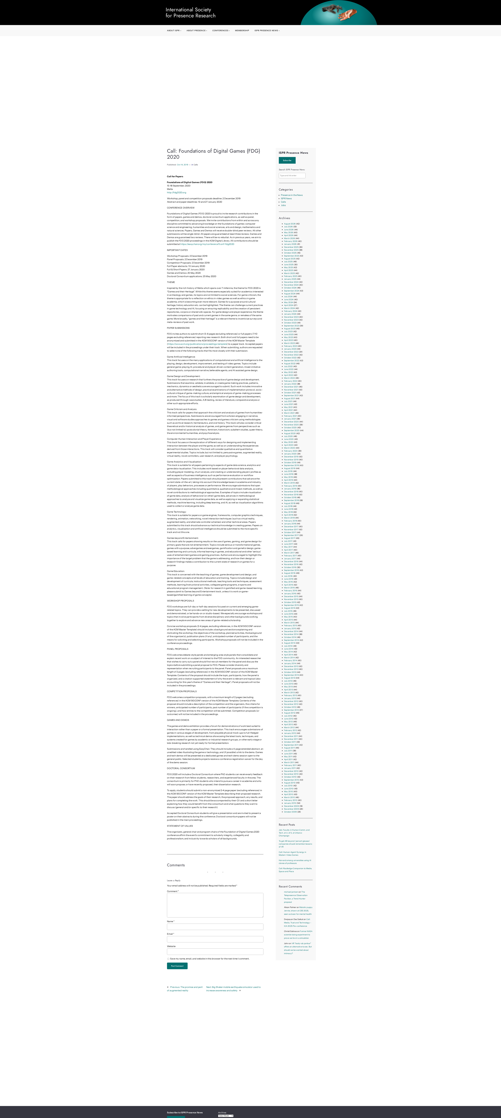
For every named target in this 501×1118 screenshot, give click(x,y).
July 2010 (288, 785)
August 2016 (289, 573)
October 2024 (290, 288)
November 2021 (291, 390)
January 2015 (290, 628)
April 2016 (288, 585)
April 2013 (288, 689)
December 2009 (291, 806)
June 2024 (288, 299)
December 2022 (291, 352)
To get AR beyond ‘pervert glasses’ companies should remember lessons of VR (295, 844)
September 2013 (291, 675)
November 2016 (291, 564)
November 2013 (291, 669)
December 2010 (291, 771)
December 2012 (291, 701)
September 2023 (291, 326)
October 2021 (290, 392)
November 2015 (291, 599)
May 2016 (288, 582)
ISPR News (286, 198)
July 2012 (288, 716)
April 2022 (288, 375)
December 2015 (291, 596)
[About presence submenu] (206, 30)
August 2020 (290, 433)
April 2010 (288, 794)
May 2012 (288, 721)
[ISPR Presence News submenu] (279, 30)
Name (170, 921)
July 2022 (288, 366)
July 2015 (288, 611)
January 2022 (290, 384)
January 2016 (290, 593)
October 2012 (290, 707)
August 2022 (290, 363)
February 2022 (290, 381)
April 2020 (288, 445)
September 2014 (291, 640)
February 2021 (290, 416)
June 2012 (288, 719)
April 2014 (288, 655)
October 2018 (290, 497)
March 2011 (289, 762)
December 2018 (291, 491)
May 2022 (288, 372)
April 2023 (288, 340)
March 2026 (289, 238)
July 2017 (288, 541)
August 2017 (289, 538)
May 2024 (288, 302)
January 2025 (290, 279)
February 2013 (290, 695)
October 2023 (290, 323)
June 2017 (288, 544)
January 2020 (290, 454)
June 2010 (288, 788)
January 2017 (290, 558)
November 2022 (291, 355)
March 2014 (289, 657)
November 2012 (291, 704)
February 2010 (290, 800)
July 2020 (288, 436)
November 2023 (291, 320)
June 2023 (288, 334)
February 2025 (290, 276)
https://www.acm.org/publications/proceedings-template (197, 344)
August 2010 (290, 783)
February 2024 (290, 311)
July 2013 (288, 681)
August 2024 (290, 293)
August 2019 (289, 468)
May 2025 (288, 267)
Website (171, 946)
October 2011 (290, 742)
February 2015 (290, 625)
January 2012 (290, 733)
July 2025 (288, 261)
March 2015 (289, 622)
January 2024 (290, 314)
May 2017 (288, 547)
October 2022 (290, 357)
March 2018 (289, 518)
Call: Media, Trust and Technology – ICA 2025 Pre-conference (297, 922)
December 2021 (291, 387)
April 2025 (288, 270)
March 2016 (289, 588)
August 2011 (289, 748)
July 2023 (288, 331)
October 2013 (290, 672)
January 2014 (290, 663)
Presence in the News (292, 195)
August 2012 (289, 713)
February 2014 (290, 660)
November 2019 (291, 459)
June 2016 (288, 579)
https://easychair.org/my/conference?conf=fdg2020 (207, 244)
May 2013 (288, 686)
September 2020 (291, 430)
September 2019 (291, 465)
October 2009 (290, 812)
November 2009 (291, 809)
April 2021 (288, 410)
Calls (196, 165)
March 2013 (289, 692)
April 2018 (288, 515)
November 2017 (291, 529)
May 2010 (288, 791)
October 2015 (290, 602)
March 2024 (289, 308)
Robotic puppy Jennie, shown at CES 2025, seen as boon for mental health (298, 910)
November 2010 (291, 774)
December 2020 (291, 422)
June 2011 (288, 754)
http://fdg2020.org (176, 192)
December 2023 (291, 317)
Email (170, 934)
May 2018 (288, 512)
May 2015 (288, 617)
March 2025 (289, 273)
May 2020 (288, 442)
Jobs (283, 205)
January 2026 (290, 244)
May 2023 (288, 337)
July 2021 (288, 401)
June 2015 (288, 614)
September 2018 (291, 500)
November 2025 (291, 250)
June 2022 (288, 369)
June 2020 (289, 439)
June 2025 (288, 264)
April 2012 (288, 724)
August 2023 (290, 328)
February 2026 (290, 241)
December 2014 (291, 631)
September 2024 (291, 291)
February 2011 (290, 765)
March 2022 (289, 378)
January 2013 (290, 698)
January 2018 (290, 523)
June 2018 (288, 509)
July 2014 (288, 646)
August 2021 (289, 398)
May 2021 (288, 407)
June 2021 (288, 404)
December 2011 (291, 736)
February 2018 (290, 521)
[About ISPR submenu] (180, 30)
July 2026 (288, 226)
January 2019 (290, 489)
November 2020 (291, 425)
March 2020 (289, 448)
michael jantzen (291, 892)
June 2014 (288, 649)
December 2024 (291, 282)
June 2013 (288, 684)
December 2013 (291, 666)
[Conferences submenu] (229, 30)
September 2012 (291, 710)
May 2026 (288, 232)
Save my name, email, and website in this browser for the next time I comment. (209, 958)
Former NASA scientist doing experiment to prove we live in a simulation (298, 934)
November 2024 (291, 285)
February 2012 (290, 730)
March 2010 (289, 797)
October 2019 (290, 462)
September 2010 (291, 780)
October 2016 (290, 567)
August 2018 (289, 503)
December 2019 (291, 456)
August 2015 (289, 608)
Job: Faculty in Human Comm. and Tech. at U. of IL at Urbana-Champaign (294, 833)
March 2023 (289, 343)
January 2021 (290, 419)
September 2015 (291, 605)
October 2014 (290, 637)
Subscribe (287, 160)
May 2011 (288, 756)
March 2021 (289, 413)
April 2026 (288, 235)
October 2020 (290, 427)
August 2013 (289, 678)
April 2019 (288, 480)
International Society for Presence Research (191, 12)
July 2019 (288, 471)
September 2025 (291, 256)
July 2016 (288, 576)
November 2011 (291, 739)
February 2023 (290, 346)
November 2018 (291, 494)
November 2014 (291, 634)
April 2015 (288, 620)
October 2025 (290, 253)
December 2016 (291, 561)
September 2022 (291, 360)
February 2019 (290, 486)
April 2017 (288, 550)
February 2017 (290, 555)
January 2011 (290, 768)
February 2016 (290, 590)
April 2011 (288, 759)
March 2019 (289, 483)
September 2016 (291, 570)
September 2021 (291, 395)
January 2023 (290, 349)
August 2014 (289, 643)
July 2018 (288, 506)
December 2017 (291, 526)
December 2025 (291, 247)
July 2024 (288, 296)
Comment (173, 891)
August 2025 (290, 259)
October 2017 (290, 532)
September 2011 (291, 745)
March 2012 (289, 727)
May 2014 (288, 652)
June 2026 (289, 229)
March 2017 (289, 553)
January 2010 (290, 803)
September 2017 (291, 535)
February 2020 (290, 451)
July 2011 (288, 751)
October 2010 (290, 777)
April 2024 (288, 305)
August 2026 (290, 224)
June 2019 (288, 474)
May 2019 (288, 477)
